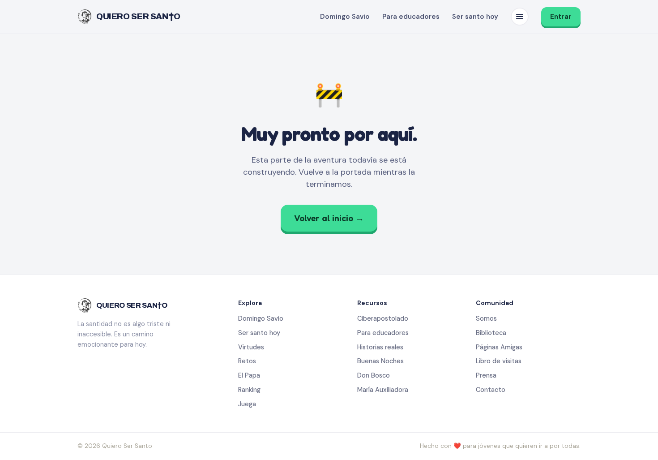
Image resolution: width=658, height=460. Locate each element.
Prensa (486, 375)
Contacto (490, 390)
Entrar (561, 16)
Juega (247, 404)
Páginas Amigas (499, 347)
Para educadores (411, 16)
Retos (247, 361)
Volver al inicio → (329, 218)
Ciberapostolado (382, 318)
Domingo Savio (345, 16)
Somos (486, 318)
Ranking (249, 390)
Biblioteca (491, 333)
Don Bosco (373, 375)
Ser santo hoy (475, 16)
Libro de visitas (498, 361)
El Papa (249, 375)
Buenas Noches (380, 361)
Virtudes (251, 347)
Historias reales (380, 347)
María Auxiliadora (382, 390)
